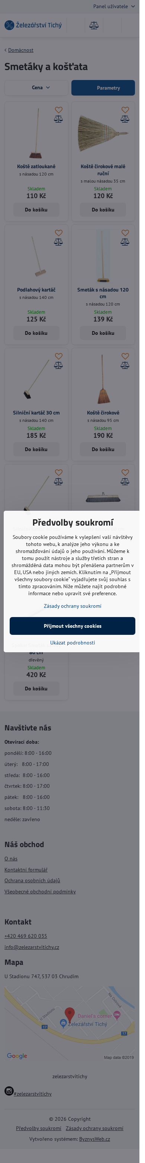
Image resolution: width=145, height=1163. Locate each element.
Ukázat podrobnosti (72, 642)
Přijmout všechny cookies (73, 626)
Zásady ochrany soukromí (73, 606)
